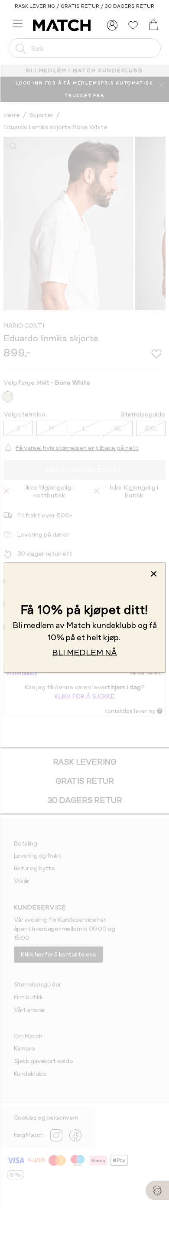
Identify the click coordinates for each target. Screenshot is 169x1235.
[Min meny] (112, 25)
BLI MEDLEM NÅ (84, 653)
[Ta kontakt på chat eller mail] (157, 1190)
